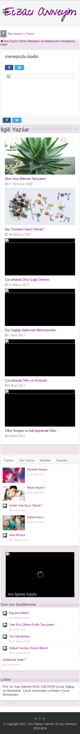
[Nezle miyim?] (14, 493)
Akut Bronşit (17, 535)
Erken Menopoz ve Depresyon (39, 41)
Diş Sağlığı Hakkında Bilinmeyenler (30, 330)
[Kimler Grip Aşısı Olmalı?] (5, 506)
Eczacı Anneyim (40, 13)
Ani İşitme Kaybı (22, 594)
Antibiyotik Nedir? (14, 659)
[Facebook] (39, 718)
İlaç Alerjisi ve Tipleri (21, 33)
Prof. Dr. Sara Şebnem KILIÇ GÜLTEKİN (29, 686)
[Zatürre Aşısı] (14, 522)
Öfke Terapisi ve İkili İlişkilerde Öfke (30, 431)
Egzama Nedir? (19, 613)
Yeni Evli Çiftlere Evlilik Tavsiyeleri (31, 624)
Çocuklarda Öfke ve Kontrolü (26, 380)
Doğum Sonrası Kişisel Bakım (28, 648)
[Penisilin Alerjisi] (14, 475)
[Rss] (36, 718)
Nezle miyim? (36, 487)
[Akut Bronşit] (5, 535)
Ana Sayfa (10, 41)
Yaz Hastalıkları (19, 636)
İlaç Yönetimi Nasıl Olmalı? (24, 229)
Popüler (9, 460)
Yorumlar (61, 460)
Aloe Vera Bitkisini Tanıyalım (25, 179)
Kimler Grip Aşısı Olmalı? (25, 505)
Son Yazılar (26, 460)
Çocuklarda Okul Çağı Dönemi (27, 279)
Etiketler (45, 460)
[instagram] (44, 718)
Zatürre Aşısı (35, 517)
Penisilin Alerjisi (37, 469)
